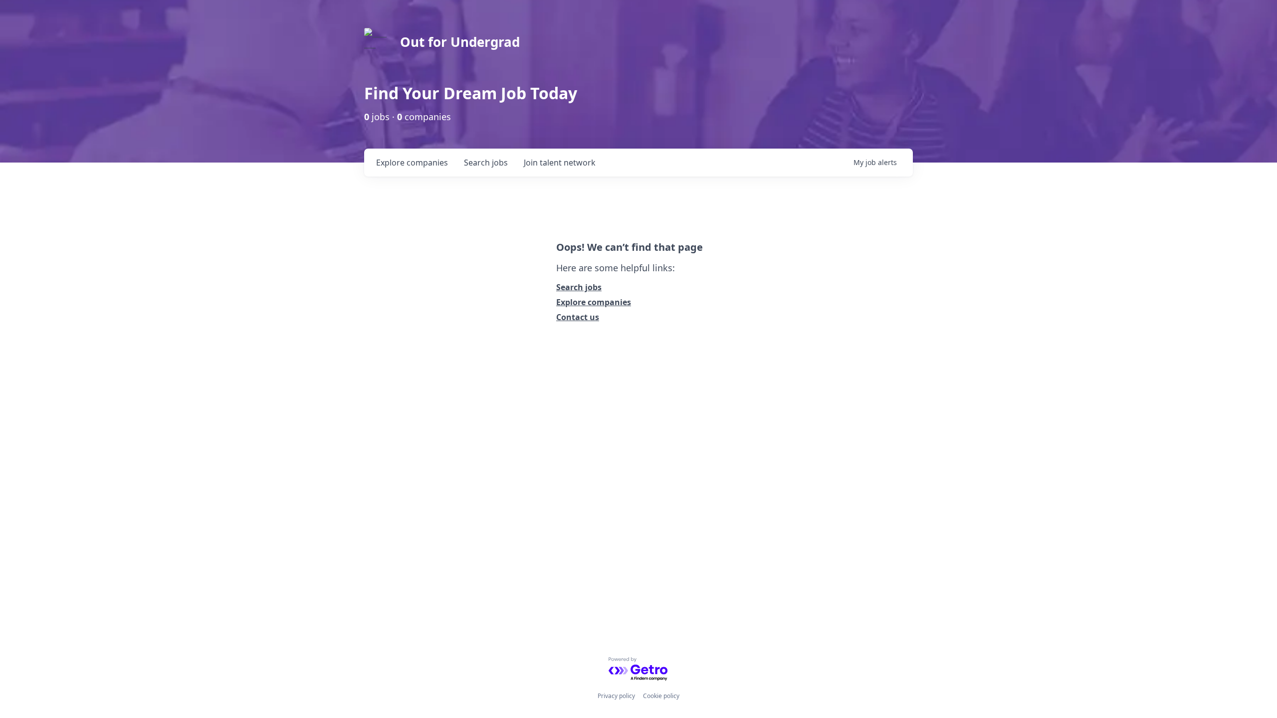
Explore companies (593, 302)
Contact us (577, 317)
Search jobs (579, 287)
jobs (486, 162)
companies (412, 162)
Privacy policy (616, 696)
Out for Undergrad (460, 42)
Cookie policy (661, 696)
